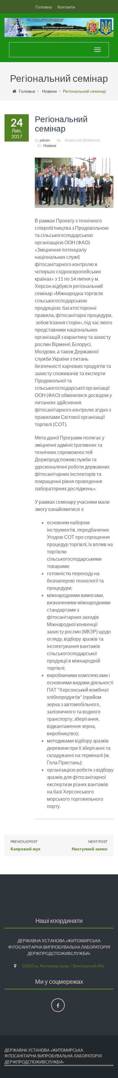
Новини (49, 91)
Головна (43, 7)
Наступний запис (89, 845)
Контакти (66, 7)
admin (45, 140)
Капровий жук (25, 845)
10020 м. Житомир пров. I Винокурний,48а (63, 965)
